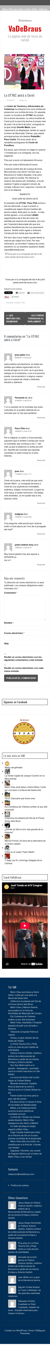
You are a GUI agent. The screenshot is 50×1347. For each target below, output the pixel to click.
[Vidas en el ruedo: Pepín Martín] (7, 847)
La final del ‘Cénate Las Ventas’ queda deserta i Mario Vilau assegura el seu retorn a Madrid (24, 1120)
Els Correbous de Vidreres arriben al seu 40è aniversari (26, 808)
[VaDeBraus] (25, 21)
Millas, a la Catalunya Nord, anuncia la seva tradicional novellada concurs (22, 1110)
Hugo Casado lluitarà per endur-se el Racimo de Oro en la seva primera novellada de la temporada (24, 1135)
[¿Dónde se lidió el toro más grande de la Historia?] (7, 824)
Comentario (10, 592)
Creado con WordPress (16, 1330)
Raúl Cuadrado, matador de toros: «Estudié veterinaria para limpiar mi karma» (23, 1309)
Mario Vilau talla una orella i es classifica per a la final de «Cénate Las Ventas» (24, 1144)
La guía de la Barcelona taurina (29, 1279)
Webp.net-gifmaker (14, 767)
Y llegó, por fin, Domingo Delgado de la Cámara (23, 862)
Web (6, 643)
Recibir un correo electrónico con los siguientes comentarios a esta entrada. (23, 659)
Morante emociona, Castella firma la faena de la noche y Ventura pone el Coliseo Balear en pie (24, 1088)
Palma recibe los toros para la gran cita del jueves (23, 1097)
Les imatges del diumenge (13, 318)
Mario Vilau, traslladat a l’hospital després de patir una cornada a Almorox (25, 1025)
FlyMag (38, 1330)
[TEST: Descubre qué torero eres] (7, 794)
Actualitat (9, 302)
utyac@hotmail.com (14, 249)
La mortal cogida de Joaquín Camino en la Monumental (25, 777)
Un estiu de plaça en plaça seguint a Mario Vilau (21, 1128)
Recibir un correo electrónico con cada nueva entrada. (23, 670)
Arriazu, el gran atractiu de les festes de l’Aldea (23, 1039)
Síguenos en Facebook (15, 702)
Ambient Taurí (19, 302)
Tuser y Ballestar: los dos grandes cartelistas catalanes (24, 1293)
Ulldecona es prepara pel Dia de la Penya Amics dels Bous (24, 819)
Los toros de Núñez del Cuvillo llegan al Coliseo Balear (23, 1079)
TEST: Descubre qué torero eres (20, 798)
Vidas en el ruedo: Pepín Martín (19, 851)
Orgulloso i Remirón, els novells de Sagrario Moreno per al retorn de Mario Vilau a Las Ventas (25, 1153)
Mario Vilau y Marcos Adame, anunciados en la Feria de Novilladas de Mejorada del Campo (25, 1010)
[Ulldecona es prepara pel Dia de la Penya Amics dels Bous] (7, 813)
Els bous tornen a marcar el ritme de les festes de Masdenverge (24, 1103)
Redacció (23, 100)
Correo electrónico (14, 633)
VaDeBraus (25, 28)
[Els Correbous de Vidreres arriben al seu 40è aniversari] (7, 802)
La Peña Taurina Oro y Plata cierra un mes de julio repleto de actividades (23, 1046)
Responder (41, 387)
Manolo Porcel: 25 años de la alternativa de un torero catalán (25, 842)
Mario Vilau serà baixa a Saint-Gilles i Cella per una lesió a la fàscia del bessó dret (25, 10)
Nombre (9, 622)
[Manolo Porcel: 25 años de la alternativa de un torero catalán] (7, 836)
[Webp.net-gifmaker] (7, 763)
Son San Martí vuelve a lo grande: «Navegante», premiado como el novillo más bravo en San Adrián (24, 1070)
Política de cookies (20, 1185)
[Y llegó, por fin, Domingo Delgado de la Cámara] (7, 855)
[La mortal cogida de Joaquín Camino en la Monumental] (7, 771)
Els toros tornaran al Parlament (36, 318)
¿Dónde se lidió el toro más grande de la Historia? (24, 831)
